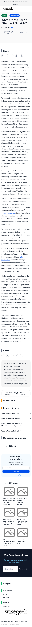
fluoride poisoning (8, 213)
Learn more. (16, 4)
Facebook (6, 606)
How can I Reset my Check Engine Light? (23, 541)
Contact (6, 597)
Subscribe (16, 471)
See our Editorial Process (10, 393)
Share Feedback (23, 393)
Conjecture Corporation (20, 621)
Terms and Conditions (15, 624)
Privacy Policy (5, 624)
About (5, 594)
